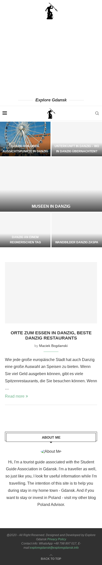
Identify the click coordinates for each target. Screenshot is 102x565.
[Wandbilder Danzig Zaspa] (76, 230)
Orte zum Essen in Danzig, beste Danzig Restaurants (51, 335)
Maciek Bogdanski (53, 346)
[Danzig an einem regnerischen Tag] (25, 230)
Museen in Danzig (51, 206)
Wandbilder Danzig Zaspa (76, 242)
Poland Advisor (50, 504)
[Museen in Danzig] (51, 184)
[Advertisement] (51, 58)
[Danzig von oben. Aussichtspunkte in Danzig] (25, 139)
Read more (15, 396)
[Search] (97, 113)
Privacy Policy (56, 539)
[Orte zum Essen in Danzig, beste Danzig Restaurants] (51, 292)
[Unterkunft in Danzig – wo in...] (76, 139)
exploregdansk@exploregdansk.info (54, 547)
